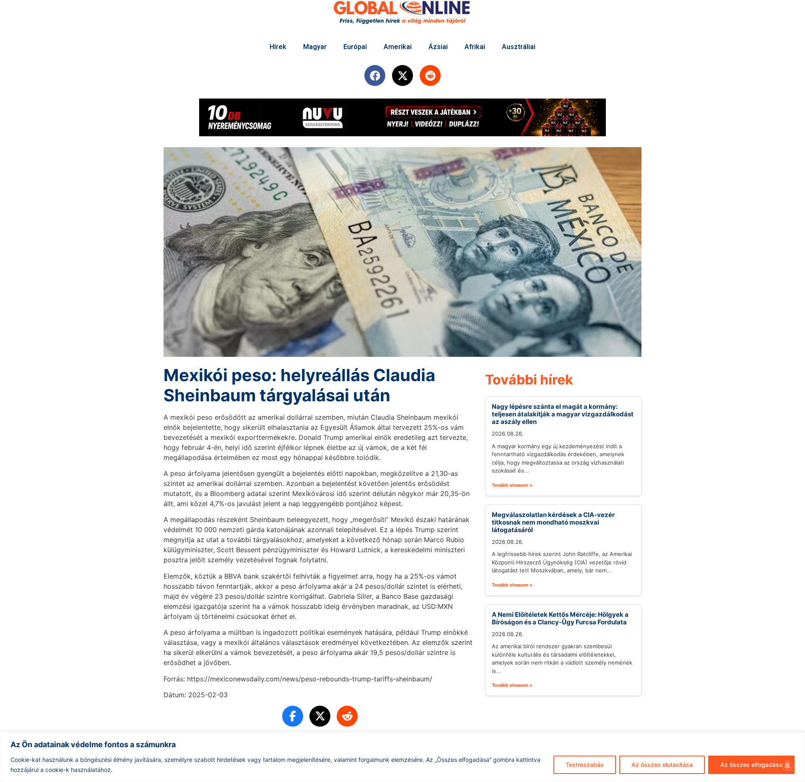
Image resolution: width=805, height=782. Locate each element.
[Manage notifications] (787, 765)
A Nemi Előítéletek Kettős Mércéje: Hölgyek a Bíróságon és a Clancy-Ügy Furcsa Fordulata (560, 618)
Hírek (278, 47)
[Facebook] (374, 75)
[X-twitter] (402, 75)
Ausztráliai (518, 47)
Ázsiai (438, 47)
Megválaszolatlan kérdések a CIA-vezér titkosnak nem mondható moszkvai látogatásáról (553, 522)
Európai (355, 47)
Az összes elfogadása (751, 764)
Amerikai (398, 47)
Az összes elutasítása (662, 764)
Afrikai (475, 47)
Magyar (315, 47)
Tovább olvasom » (512, 485)
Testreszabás (585, 764)
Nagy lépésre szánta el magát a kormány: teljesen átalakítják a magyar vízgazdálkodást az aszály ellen (563, 414)
